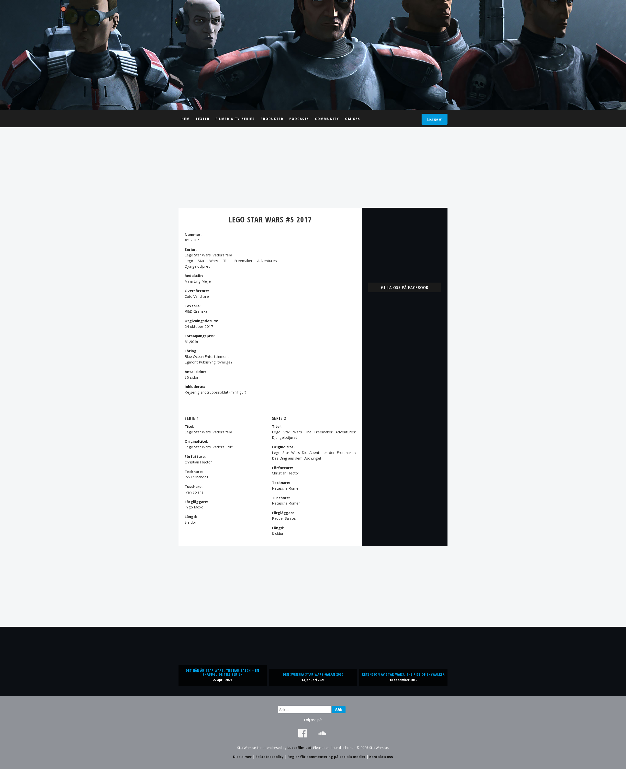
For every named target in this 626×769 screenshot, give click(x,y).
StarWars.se (313, 55)
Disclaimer (242, 756)
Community (327, 118)
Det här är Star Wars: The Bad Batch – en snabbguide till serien (222, 672)
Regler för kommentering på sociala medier (326, 756)
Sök (338, 709)
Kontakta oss (381, 756)
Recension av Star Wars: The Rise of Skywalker (403, 674)
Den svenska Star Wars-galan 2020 (313, 674)
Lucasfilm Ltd (299, 747)
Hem (185, 118)
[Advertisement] (313, 167)
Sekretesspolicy (270, 756)
